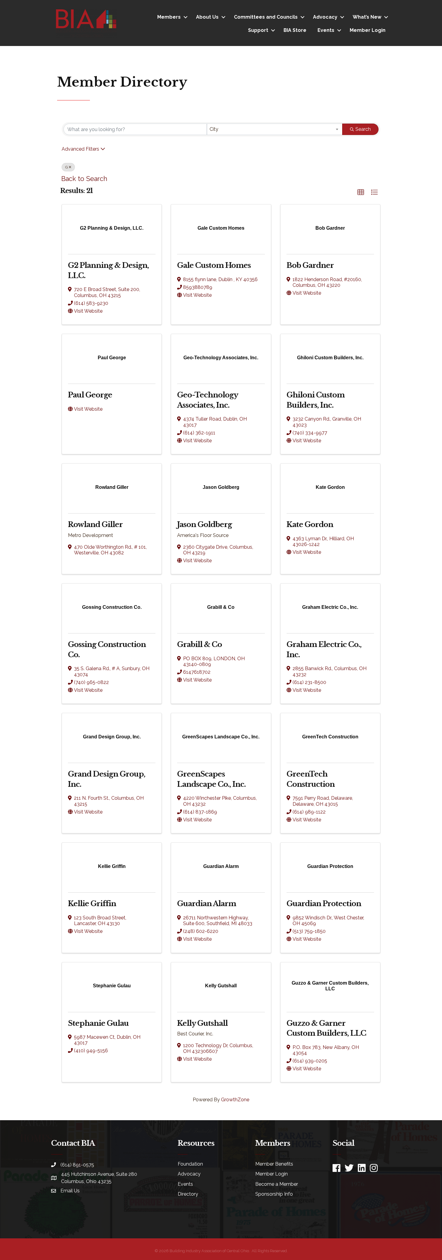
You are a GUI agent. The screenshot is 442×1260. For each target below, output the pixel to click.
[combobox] (274, 129)
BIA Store (295, 30)
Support (258, 30)
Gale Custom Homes (214, 265)
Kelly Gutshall (202, 1023)
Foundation (190, 1164)
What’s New (367, 17)
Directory (188, 1194)
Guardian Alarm (206, 903)
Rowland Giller (95, 524)
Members (169, 17)
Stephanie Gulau (98, 1023)
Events (326, 30)
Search (363, 129)
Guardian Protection (324, 903)
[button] (361, 192)
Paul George (90, 395)
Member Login (367, 30)
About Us (207, 17)
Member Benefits (274, 1164)
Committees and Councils (266, 17)
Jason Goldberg (204, 524)
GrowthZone (235, 1099)
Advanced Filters (80, 149)
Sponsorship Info (274, 1194)
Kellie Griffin (92, 903)
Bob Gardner (310, 265)
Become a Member (276, 1184)
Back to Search (84, 178)
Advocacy (325, 17)
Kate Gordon (310, 524)
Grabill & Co (199, 644)
